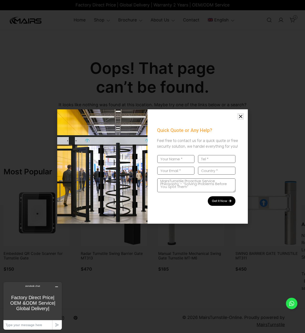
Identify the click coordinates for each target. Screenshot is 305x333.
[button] (240, 116)
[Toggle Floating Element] (291, 303)
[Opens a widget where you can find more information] (33, 305)
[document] (152, 166)
